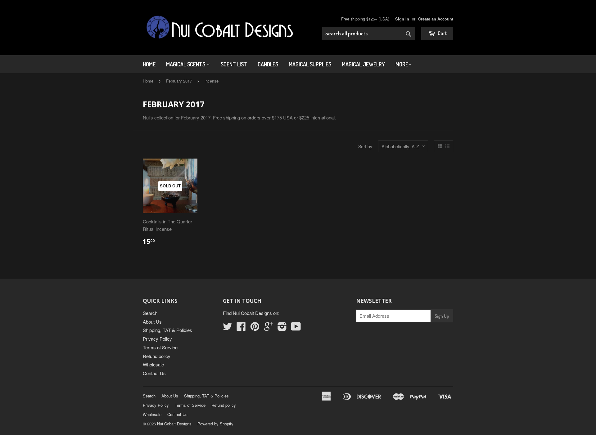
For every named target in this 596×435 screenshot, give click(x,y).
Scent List (234, 64)
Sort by (365, 146)
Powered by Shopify (215, 424)
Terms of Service (160, 347)
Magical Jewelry (363, 64)
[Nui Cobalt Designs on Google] (268, 328)
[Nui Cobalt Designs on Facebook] (241, 328)
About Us (152, 321)
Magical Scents (186, 64)
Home (149, 64)
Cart (442, 33)
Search (150, 313)
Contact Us (154, 373)
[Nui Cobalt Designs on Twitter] (227, 328)
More (401, 64)
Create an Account (435, 19)
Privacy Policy (157, 338)
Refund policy (156, 356)
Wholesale (153, 364)
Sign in (402, 19)
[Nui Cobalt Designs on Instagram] (282, 328)
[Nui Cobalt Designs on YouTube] (296, 328)
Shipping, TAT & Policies (167, 330)
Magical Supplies (310, 64)
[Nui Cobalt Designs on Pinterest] (255, 328)
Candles (268, 64)
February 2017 (179, 81)
